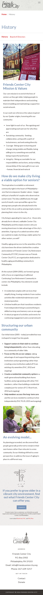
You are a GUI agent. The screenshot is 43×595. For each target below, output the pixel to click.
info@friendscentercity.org (24, 565)
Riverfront (20, 518)
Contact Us (21, 507)
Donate (21, 582)
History (5, 37)
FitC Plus (30, 518)
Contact (21, 578)
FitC (24, 518)
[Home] (11, 5)
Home (4, 14)
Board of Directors (17, 37)
